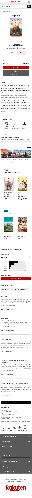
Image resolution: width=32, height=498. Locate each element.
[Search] (29, 6)
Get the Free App (6, 456)
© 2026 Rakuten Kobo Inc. (8, 471)
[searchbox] (16, 6)
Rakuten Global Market (11, 479)
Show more (27, 302)
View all (29, 147)
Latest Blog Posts (7, 446)
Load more (16, 402)
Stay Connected (6, 451)
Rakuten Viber (19, 477)
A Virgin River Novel (18, 45)
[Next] (29, 188)
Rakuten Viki (11, 477)
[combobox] (7, 289)
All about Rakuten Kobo (9, 436)
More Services (11, 481)
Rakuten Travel (22, 479)
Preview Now (12, 48)
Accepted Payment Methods (10, 461)
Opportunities (6, 441)
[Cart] (29, 1)
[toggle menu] (2, 1)
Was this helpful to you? (7, 309)
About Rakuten (19, 481)
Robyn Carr (17, 44)
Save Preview (22, 48)
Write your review (16, 278)
